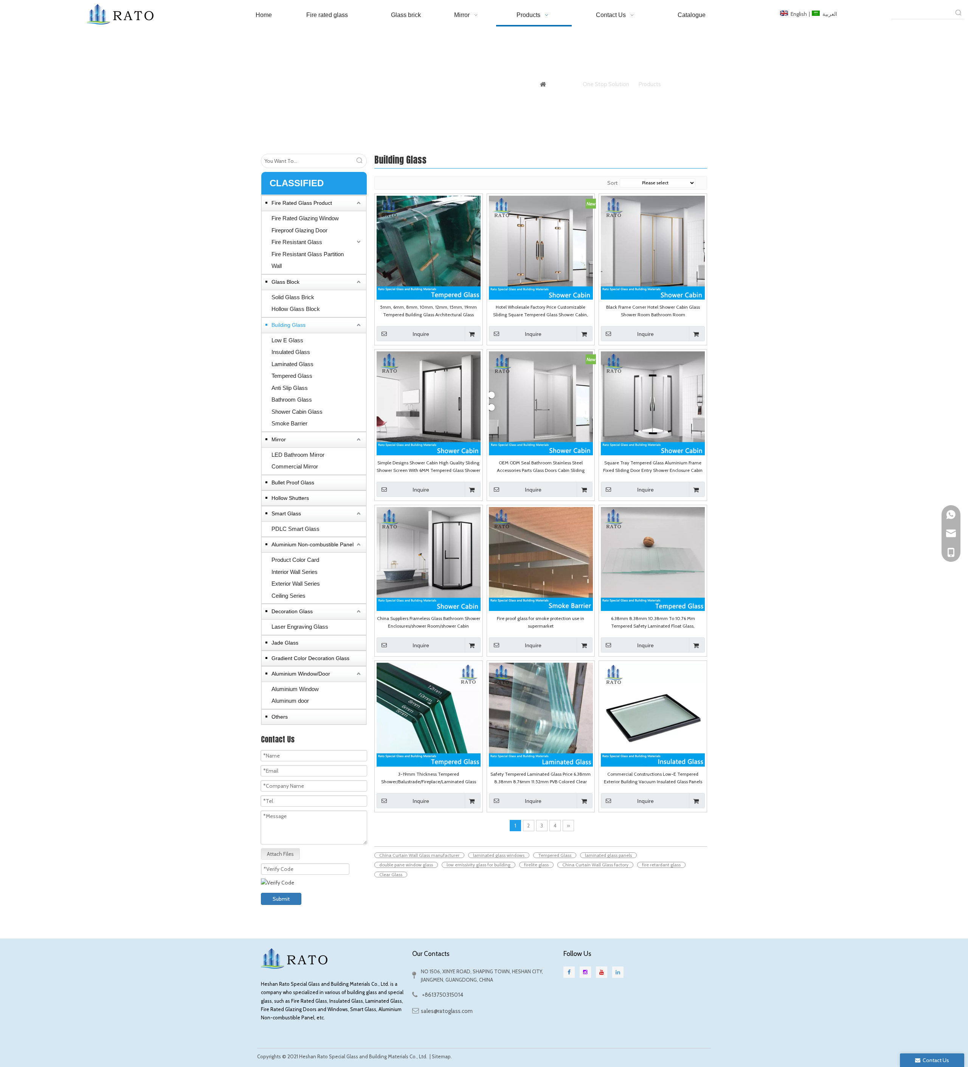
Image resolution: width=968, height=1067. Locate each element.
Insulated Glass (290, 352)
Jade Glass (284, 643)
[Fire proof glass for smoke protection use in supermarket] (541, 558)
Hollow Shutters (290, 498)
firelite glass (536, 865)
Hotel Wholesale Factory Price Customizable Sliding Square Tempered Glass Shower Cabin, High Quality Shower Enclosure (540, 311)
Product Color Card (295, 560)
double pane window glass (406, 865)
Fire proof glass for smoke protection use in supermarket (540, 622)
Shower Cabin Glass (297, 411)
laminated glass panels (608, 855)
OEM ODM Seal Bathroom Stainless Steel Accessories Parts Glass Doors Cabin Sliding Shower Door (541, 467)
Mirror (278, 439)
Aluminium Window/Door (300, 674)
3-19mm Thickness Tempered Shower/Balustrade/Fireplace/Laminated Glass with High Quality (428, 778)
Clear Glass (390, 874)
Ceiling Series (288, 595)
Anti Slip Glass (289, 388)
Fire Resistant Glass (296, 242)
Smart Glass (286, 513)
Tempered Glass (291, 376)
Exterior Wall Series (295, 583)
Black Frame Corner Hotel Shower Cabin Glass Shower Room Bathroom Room (653, 310)
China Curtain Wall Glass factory (595, 865)
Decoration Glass (292, 611)
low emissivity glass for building (478, 865)
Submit (281, 898)
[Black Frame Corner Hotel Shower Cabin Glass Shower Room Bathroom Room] (653, 247)
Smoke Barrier (289, 423)
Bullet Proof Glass (292, 482)
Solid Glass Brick (292, 297)
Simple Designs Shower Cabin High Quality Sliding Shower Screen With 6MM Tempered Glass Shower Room (428, 467)
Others (279, 717)
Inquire (421, 334)
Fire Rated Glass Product (301, 203)
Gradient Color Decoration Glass (310, 658)
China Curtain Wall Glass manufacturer (419, 855)
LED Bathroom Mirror (297, 455)
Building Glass (288, 325)
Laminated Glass (292, 364)
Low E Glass (287, 340)
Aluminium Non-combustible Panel (312, 544)
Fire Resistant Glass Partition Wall (307, 260)
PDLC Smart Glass (295, 529)
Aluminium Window (295, 689)
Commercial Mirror (294, 466)
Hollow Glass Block (295, 309)
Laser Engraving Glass (299, 626)
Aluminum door (290, 700)
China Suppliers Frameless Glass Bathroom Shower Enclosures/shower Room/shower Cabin (428, 622)
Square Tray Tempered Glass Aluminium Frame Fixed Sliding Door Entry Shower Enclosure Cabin (653, 466)
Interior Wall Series (294, 572)
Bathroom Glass (291, 399)
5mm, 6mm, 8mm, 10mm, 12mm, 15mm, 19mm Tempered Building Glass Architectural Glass (428, 310)
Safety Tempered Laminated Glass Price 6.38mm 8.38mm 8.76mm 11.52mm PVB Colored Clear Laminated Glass (540, 778)
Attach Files (280, 854)
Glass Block (285, 282)
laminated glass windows (498, 855)
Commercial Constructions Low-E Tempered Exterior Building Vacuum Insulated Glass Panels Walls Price (653, 778)
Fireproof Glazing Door (299, 230)
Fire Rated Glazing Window (305, 218)
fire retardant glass (661, 865)
